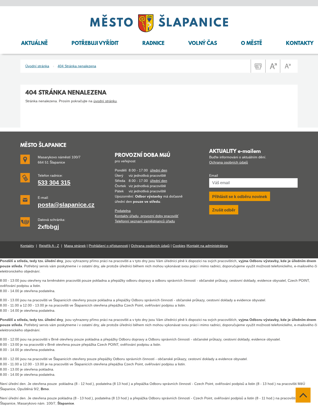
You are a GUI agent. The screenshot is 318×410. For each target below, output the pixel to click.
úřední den (158, 170)
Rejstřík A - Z (49, 246)
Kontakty (27, 246)
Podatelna (123, 211)
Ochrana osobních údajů (228, 162)
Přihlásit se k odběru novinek (239, 197)
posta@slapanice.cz (66, 204)
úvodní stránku (105, 101)
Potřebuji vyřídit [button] (95, 44)
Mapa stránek (75, 246)
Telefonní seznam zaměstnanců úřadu (145, 221)
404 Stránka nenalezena (77, 66)
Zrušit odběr (223, 210)
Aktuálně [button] (34, 44)
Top (303, 395)
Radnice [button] (153, 44)
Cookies (179, 246)
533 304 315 (54, 182)
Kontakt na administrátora (207, 246)
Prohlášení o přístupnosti (108, 246)
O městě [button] (251, 44)
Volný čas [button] (202, 44)
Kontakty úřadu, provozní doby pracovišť (146, 216)
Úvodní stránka (37, 66)
